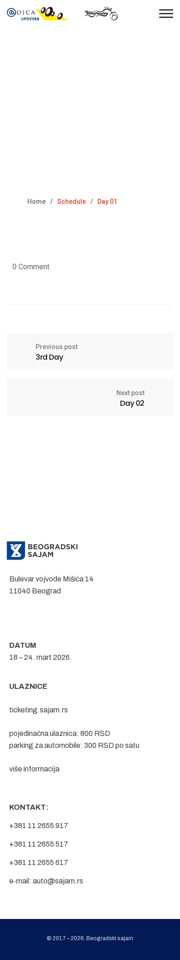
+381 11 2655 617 (38, 862)
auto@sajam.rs (58, 880)
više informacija (34, 769)
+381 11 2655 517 (38, 844)
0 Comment (30, 266)
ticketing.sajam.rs (38, 710)
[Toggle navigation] (166, 13)
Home (36, 201)
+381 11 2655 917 (38, 825)
